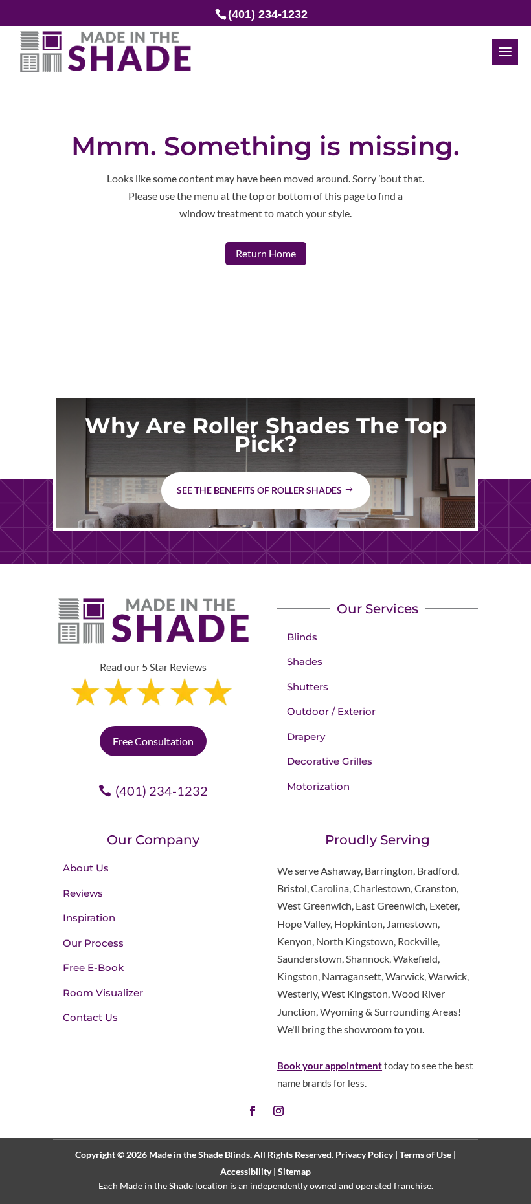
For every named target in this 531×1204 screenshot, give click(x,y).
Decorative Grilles (329, 761)
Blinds (302, 637)
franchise (412, 1185)
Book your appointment (329, 1065)
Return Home (266, 253)
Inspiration (89, 918)
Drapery (306, 736)
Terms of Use (425, 1154)
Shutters (307, 687)
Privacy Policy (364, 1154)
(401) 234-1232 (161, 790)
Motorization (318, 786)
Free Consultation (153, 741)
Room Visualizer (103, 993)
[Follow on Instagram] (278, 1110)
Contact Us (90, 1017)
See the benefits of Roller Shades (259, 490)
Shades (304, 661)
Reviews (83, 893)
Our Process (93, 943)
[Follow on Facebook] (252, 1110)
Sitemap (294, 1171)
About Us (86, 868)
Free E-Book (93, 967)
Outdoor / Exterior (331, 711)
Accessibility (245, 1171)
